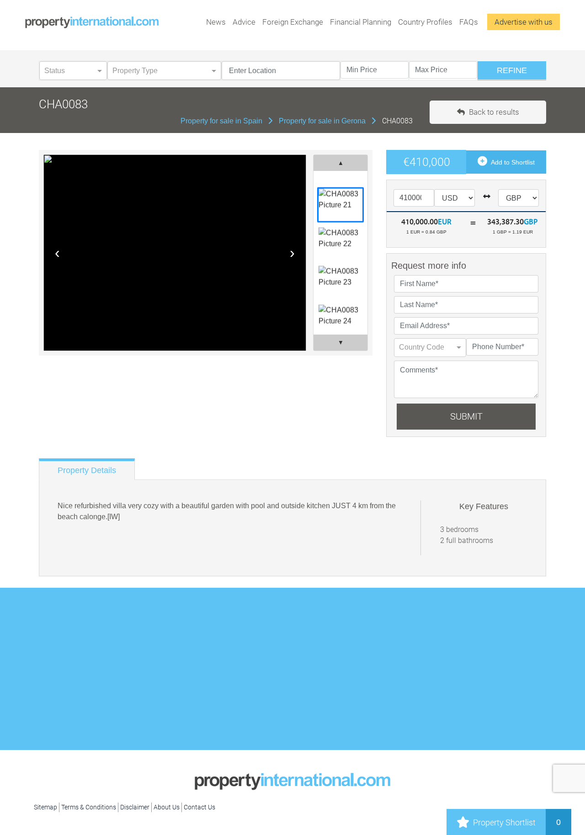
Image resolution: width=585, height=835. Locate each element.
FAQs (468, 22)
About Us (167, 807)
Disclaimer (134, 807)
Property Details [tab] (87, 470)
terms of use (286, 678)
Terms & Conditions (88, 807)
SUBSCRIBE (450, 639)
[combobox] (421, 346)
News (216, 22)
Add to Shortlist (512, 162)
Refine (512, 70)
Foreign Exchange (292, 22)
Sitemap (45, 807)
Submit (466, 416)
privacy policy (331, 678)
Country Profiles (425, 22)
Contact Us (199, 807)
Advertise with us (524, 22)
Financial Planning (360, 22)
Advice (244, 22)
